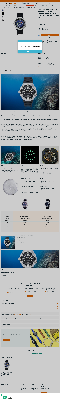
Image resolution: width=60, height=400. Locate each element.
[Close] (56, 395)
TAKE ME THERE (30, 51)
